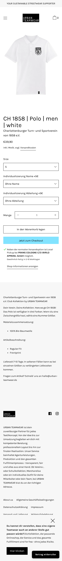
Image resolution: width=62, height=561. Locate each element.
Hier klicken (17, 550)
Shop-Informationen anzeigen (22, 266)
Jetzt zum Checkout (31, 240)
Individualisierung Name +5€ (20, 176)
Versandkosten (28, 147)
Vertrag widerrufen (45, 554)
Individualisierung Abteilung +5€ (23, 193)
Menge (7, 215)
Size (5, 159)
